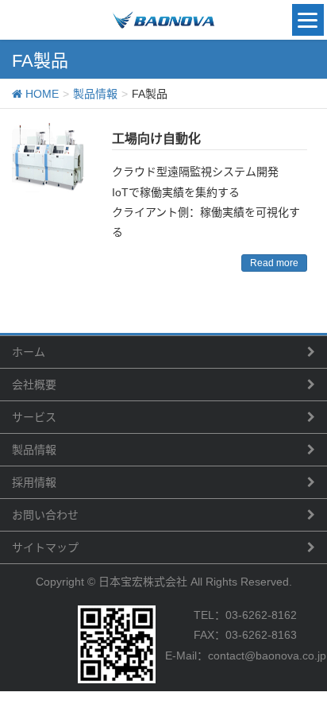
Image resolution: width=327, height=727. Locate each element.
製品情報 (34, 449)
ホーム (28, 352)
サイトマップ (45, 547)
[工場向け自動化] (50, 158)
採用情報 (34, 482)
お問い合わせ (45, 515)
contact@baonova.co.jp (267, 655)
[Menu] (308, 20)
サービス (34, 417)
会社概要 (34, 384)
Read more (274, 263)
